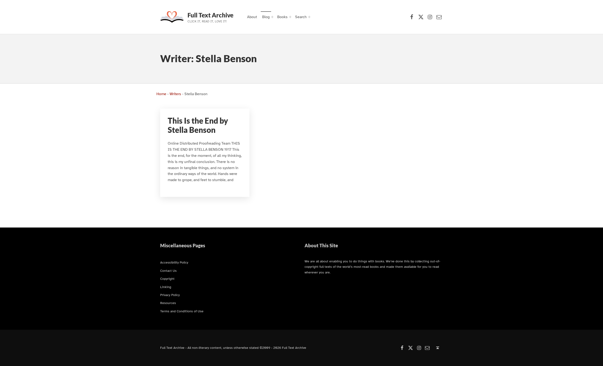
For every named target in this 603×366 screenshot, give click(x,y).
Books (282, 17)
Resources (168, 303)
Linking (165, 287)
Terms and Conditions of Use (182, 311)
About (252, 17)
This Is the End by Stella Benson (198, 125)
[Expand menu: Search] (309, 17)
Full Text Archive (210, 15)
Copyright (167, 279)
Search (301, 17)
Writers (175, 94)
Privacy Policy (170, 295)
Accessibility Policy (174, 262)
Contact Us (168, 270)
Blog (266, 17)
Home (161, 94)
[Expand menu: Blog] (272, 17)
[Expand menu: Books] (290, 17)
